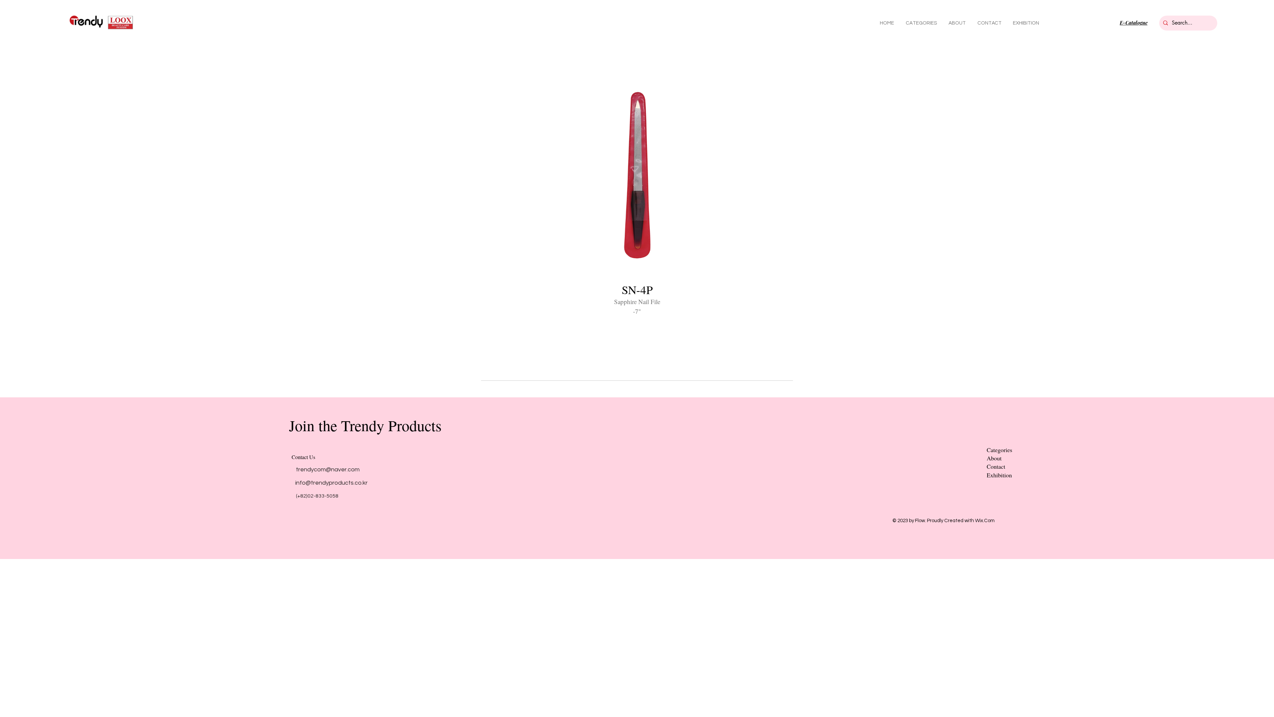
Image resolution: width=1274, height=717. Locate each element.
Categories (999, 450)
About (994, 458)
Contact (996, 466)
